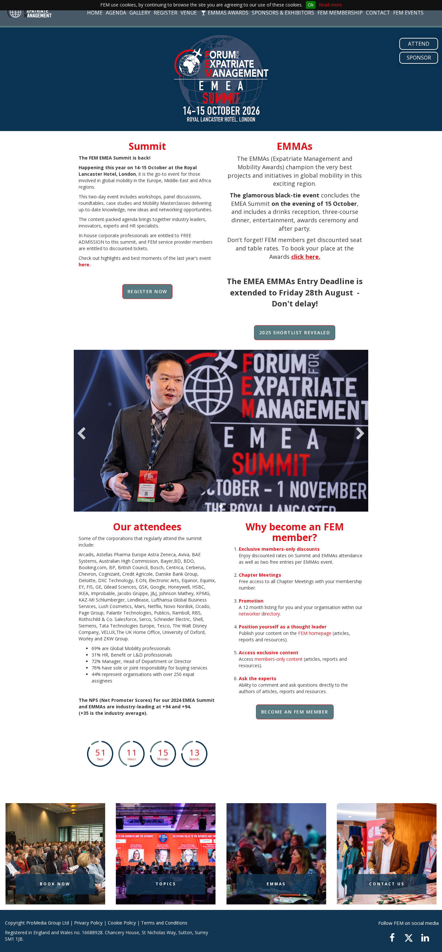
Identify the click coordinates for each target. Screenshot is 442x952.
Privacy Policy (88, 923)
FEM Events (408, 12)
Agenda (116, 12)
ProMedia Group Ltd (47, 923)
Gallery (139, 12)
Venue (189, 12)
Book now (55, 884)
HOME (95, 12)
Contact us (386, 884)
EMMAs (276, 884)
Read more (330, 5)
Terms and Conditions (164, 923)
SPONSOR (419, 57)
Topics (166, 884)
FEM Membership (340, 12)
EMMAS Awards (227, 12)
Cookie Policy (122, 923)
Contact (378, 12)
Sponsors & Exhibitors (283, 12)
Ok (311, 5)
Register (165, 12)
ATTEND (418, 43)
